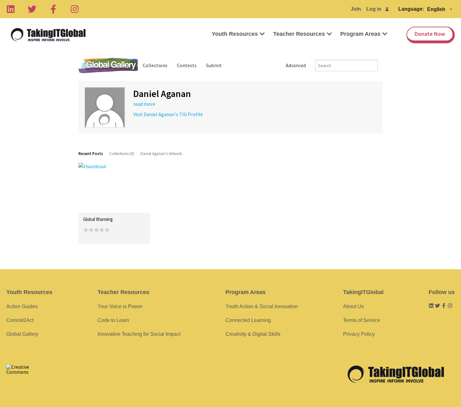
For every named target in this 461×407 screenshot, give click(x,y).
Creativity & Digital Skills (252, 334)
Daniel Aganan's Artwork (161, 153)
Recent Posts (90, 153)
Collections (155, 65)
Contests (187, 65)
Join (356, 9)
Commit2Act (20, 320)
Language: (411, 9)
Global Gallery (108, 65)
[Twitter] (32, 9)
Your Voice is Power (120, 306)
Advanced (296, 65)
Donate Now (430, 33)
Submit (214, 65)
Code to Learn (113, 320)
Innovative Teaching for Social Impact (139, 334)
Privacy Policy (359, 334)
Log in (373, 9)
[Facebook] (53, 9)
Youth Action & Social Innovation (261, 306)
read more (144, 104)
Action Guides (22, 306)
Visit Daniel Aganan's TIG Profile (168, 114)
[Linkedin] (10, 9)
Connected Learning (248, 320)
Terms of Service (361, 320)
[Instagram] (74, 9)
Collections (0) (121, 153)
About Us (353, 306)
